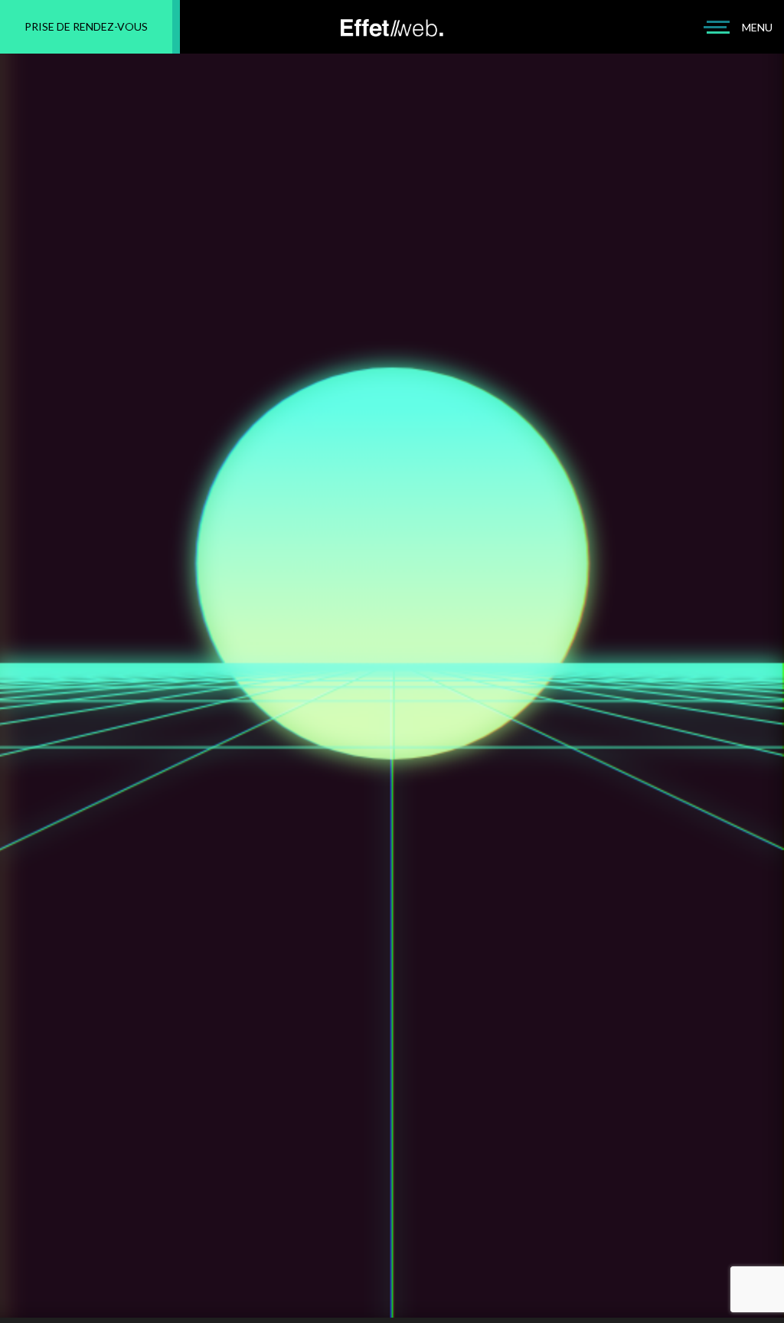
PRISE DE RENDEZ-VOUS (86, 26)
